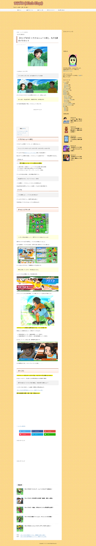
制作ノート (66, 87)
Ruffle (80, 75)
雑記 (64, 106)
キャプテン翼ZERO (21, 426)
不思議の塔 (66, 98)
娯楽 (65, 107)
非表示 (23, 128)
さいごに (19, 134)
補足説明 (66, 86)
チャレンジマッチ (21, 132)
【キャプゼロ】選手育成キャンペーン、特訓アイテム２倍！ (30, 390)
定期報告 (65, 93)
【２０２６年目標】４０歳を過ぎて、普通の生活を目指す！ (76, 130)
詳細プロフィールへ (67, 70)
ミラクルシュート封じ (22, 131)
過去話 (64, 91)
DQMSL (65, 94)
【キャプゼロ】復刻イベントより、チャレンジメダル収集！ (38, 516)
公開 (65, 83)
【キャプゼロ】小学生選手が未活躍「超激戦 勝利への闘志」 (38, 498)
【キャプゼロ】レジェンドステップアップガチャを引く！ (37, 525)
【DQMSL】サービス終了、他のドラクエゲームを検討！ (76, 149)
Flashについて (66, 90)
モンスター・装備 (68, 99)
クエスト (66, 95)
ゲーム (64, 82)
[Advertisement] (48, 20)
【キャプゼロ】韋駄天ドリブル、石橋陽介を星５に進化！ (33, 535)
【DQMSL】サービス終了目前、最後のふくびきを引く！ (76, 158)
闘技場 (65, 101)
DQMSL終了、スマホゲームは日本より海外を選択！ (76, 139)
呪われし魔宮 (67, 96)
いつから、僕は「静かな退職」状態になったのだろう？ (76, 121)
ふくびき (66, 102)
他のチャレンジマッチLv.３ (30, 152)
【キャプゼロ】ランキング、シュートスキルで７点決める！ (38, 489)
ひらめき (66, 84)
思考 (65, 110)
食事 (65, 109)
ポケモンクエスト (67, 105)
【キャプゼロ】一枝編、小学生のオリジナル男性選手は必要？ (38, 507)
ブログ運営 (65, 88)
